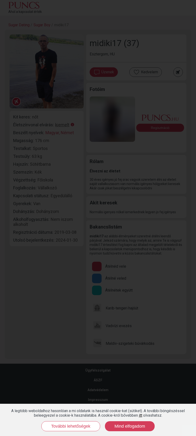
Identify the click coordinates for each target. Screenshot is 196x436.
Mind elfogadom (129, 426)
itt (140, 415)
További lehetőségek (70, 426)
